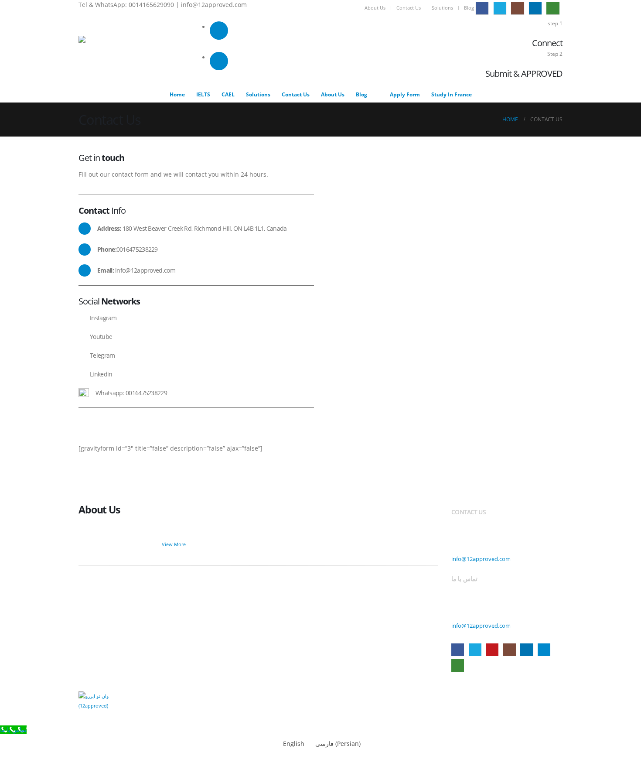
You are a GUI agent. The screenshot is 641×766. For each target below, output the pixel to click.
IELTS (203, 94)
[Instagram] (517, 8)
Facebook (457, 649)
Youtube (492, 649)
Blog (469, 7)
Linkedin (526, 649)
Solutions (442, 7)
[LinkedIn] (535, 8)
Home (177, 94)
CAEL (228, 94)
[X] (500, 8)
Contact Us (408, 7)
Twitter (475, 649)
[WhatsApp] (552, 8)
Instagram (509, 649)
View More (174, 544)
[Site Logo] (97, 52)
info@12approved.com (481, 559)
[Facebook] (482, 8)
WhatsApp (457, 665)
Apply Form (405, 94)
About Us (375, 7)
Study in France (451, 94)
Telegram (544, 649)
